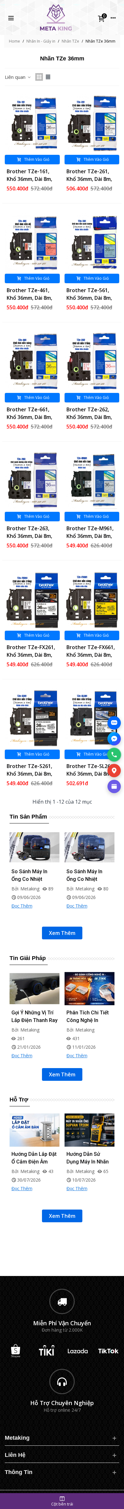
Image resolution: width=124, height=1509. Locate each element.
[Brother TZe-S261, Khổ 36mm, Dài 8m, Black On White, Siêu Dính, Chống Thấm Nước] (32, 718)
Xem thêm (62, 932)
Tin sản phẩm (28, 816)
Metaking (17, 1438)
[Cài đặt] (113, 17)
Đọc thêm (21, 914)
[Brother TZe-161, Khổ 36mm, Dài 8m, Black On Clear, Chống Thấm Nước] (32, 123)
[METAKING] (56, 17)
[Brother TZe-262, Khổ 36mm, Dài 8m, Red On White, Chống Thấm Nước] (92, 361)
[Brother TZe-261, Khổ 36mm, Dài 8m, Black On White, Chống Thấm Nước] (92, 123)
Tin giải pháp (28, 958)
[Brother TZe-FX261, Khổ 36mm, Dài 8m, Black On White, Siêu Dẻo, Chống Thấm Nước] (32, 599)
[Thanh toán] (114, 786)
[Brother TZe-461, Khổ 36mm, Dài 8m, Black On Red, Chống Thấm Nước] (32, 242)
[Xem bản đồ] (114, 770)
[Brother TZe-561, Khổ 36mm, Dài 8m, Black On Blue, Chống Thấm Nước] (92, 242)
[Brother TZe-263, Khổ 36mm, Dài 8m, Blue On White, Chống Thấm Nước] (32, 480)
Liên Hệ (15, 1455)
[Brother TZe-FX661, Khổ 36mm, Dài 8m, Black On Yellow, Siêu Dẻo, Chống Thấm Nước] (92, 599)
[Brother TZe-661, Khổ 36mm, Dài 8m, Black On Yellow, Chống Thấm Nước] (32, 361)
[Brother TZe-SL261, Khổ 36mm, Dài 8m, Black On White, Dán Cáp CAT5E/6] (92, 718)
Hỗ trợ (19, 1099)
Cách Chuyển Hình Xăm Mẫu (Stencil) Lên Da (87, 1020)
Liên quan (16, 77)
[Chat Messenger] (114, 738)
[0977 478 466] (114, 754)
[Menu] (11, 17)
